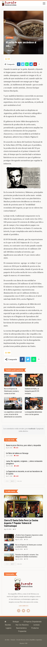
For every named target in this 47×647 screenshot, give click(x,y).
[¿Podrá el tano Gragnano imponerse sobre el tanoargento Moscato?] (9, 537)
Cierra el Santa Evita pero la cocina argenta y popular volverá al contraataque (21, 523)
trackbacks (32, 429)
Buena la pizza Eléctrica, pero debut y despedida (23, 445)
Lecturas (10, 38)
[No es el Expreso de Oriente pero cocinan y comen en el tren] (13, 380)
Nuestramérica (21, 628)
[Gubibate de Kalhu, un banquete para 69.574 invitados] (34, 380)
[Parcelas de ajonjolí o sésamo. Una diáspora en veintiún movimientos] (9, 557)
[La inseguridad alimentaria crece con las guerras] (34, 403)
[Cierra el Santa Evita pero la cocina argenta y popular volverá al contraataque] (23, 506)
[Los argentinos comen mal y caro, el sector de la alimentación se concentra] (13, 403)
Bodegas (16, 622)
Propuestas (22, 631)
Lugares (23, 497)
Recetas (8, 625)
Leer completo (23, 606)
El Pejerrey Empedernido (33, 622)
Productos (35, 628)
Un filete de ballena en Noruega (17, 453)
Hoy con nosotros (22, 625)
